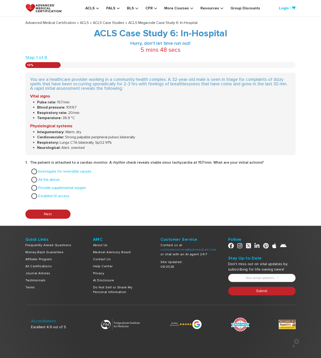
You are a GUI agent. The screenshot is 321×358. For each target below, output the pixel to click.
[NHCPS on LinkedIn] (257, 247)
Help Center (103, 266)
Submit (261, 291)
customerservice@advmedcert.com (188, 250)
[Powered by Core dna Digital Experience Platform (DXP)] (294, 346)
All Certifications (38, 266)
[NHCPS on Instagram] (240, 247)
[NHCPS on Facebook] (231, 247)
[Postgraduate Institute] (120, 324)
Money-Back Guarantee (44, 252)
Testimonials (35, 280)
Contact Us (102, 259)
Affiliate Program (38, 259)
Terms (30, 287)
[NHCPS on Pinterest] (266, 247)
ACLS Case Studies (108, 22)
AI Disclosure (103, 280)
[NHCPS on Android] (283, 247)
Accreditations (43, 321)
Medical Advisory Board (112, 252)
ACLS (84, 22)
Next (48, 214)
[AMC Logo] (46, 8)
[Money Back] (240, 324)
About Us (100, 245)
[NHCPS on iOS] (274, 247)
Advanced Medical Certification (50, 22)
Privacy (98, 273)
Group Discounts (245, 8)
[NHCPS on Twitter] (248, 247)
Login (284, 8)
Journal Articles (37, 273)
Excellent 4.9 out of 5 (48, 327)
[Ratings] (185, 324)
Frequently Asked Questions (48, 245)
